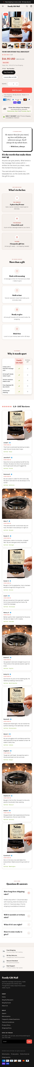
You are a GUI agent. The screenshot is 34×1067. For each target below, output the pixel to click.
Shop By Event (6, 1003)
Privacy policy (15, 1054)
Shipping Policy (7, 1028)
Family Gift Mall (14, 6)
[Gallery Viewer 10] (23, 45)
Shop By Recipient (7, 1000)
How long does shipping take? (14, 892)
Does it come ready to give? (13, 933)
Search (4, 1013)
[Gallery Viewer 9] (16, 45)
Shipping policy (6, 1057)
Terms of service (24, 1054)
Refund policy (6, 1016)
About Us (5, 1006)
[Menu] (3, 6)
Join (29, 1041)
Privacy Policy (6, 1025)
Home (4, 997)
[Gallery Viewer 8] (10, 45)
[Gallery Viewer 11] (29, 45)
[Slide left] (5, 26)
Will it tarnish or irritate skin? (14, 916)
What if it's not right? (13, 924)
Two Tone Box (9, 72)
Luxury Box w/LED (10, 77)
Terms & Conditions (8, 1022)
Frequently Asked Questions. (11, 1019)
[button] (31, 6)
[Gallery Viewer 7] (4, 45)
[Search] (27, 6)
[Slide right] (29, 26)
